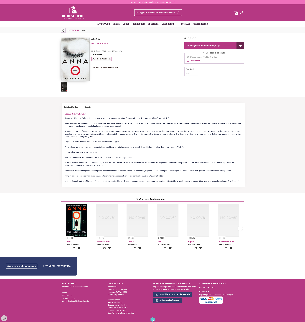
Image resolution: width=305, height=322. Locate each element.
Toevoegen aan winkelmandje (201, 45)
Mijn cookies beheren (169, 300)
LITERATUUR (103, 24)
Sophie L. (192, 241)
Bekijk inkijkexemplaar (106, 67)
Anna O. (130, 241)
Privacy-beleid (207, 287)
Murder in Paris (104, 241)
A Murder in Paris (226, 241)
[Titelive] (152, 319)
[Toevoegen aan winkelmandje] (74, 248)
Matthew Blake (99, 43)
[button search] (178, 12)
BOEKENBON (139, 24)
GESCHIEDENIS (200, 24)
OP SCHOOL (153, 24)
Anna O (70, 241)
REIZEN (116, 24)
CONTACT (185, 24)
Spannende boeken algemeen (21, 266)
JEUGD (126, 24)
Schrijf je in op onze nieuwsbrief (175, 294)
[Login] (241, 12)
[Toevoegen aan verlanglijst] (240, 45)
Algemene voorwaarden (212, 283)
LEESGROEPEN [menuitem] (169, 24)
